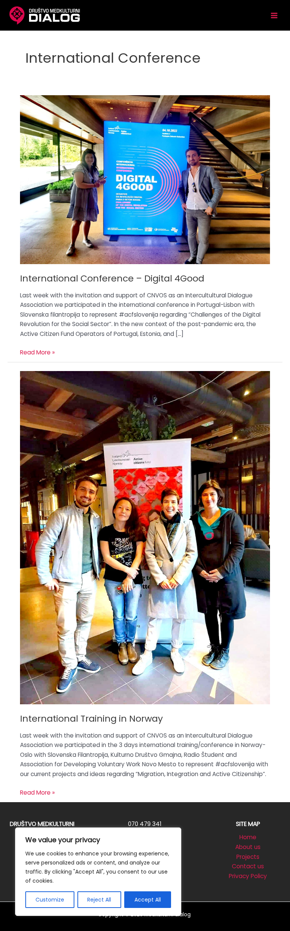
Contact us (248, 866)
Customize (49, 899)
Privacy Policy (248, 876)
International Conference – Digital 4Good (112, 278)
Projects (247, 857)
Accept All (147, 899)
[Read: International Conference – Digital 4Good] (145, 179)
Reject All (99, 899)
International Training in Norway (91, 718)
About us (248, 847)
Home (247, 837)
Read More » (37, 352)
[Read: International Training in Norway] (145, 537)
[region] (98, 871)
